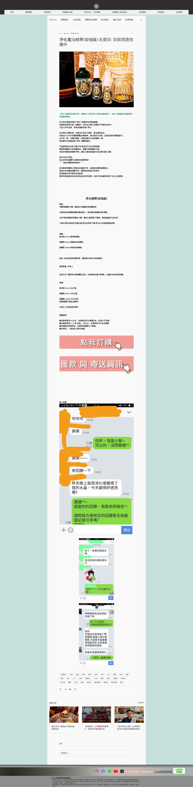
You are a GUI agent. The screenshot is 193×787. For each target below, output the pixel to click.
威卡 (68, 678)
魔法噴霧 (114, 682)
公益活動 (77, 20)
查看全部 (141, 702)
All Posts (53, 20)
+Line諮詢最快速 (163, 771)
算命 (102, 674)
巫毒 (62, 678)
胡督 (127, 674)
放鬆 (82, 682)
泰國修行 (65, 20)
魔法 (121, 682)
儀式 (89, 674)
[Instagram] (96, 771)
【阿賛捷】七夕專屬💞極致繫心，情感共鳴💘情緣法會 (96, 727)
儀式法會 (117, 20)
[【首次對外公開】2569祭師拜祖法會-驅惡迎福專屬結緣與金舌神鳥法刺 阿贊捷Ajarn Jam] (129, 714)
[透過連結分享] (75, 689)
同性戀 (123, 678)
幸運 (83, 674)
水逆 (96, 678)
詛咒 (75, 682)
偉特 (80, 678)
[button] (141, 19)
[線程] (122, 771)
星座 (102, 678)
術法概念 (105, 20)
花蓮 (77, 674)
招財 (96, 674)
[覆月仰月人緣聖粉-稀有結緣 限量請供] (63, 714)
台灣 (71, 674)
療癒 (69, 682)
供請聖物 (129, 20)
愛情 (114, 674)
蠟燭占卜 (88, 678)
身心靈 (63, 682)
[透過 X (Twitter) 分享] (65, 689)
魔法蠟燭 (97, 682)
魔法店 (106, 682)
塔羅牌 (115, 678)
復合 (108, 678)
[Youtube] (115, 771)
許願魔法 (63, 674)
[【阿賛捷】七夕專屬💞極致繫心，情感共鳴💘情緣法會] (96, 714)
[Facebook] (103, 771)
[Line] (109, 771)
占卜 (74, 678)
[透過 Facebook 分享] (60, 689)
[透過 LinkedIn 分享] (70, 689)
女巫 (121, 674)
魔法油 (89, 682)
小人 (108, 674)
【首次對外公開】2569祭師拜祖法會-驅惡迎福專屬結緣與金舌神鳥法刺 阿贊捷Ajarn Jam (128, 727)
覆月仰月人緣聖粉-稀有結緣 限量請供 (63, 727)
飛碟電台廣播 (91, 20)
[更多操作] (132, 33)
